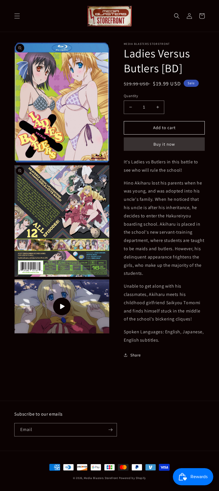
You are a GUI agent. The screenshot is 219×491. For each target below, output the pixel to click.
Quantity (131, 95)
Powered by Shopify (132, 478)
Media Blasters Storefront (101, 478)
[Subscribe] (110, 429)
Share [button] (135, 355)
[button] (17, 16)
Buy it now (164, 144)
